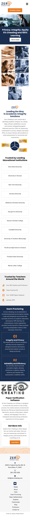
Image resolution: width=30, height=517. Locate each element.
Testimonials (16, 502)
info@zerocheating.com (15, 478)
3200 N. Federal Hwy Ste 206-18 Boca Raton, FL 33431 (15, 466)
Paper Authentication (15, 497)
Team (15, 492)
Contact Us (15, 510)
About (16, 489)
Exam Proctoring (16, 494)
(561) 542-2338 (15, 472)
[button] (15, 40)
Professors (15, 507)
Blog (15, 504)
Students (15, 499)
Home (16, 487)
